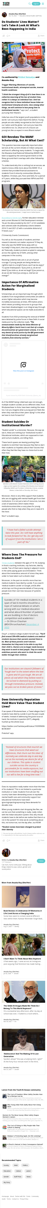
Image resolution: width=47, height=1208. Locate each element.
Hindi (15, 1165)
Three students (8, 563)
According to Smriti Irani (12, 218)
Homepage (5, 1196)
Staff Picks (17, 1177)
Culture (18, 1171)
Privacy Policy (24, 1199)
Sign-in (36, 4)
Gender (6, 1177)
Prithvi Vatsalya (26, 77)
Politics (25, 1165)
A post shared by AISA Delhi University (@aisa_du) (23, 395)
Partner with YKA (20, 1196)
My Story (7, 1182)
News (29, 1177)
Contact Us (15, 1199)
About (12, 1196)
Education (7, 1171)
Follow (41, 861)
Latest (28, 1171)
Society (6, 1165)
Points (28, 1196)
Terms (9, 1199)
